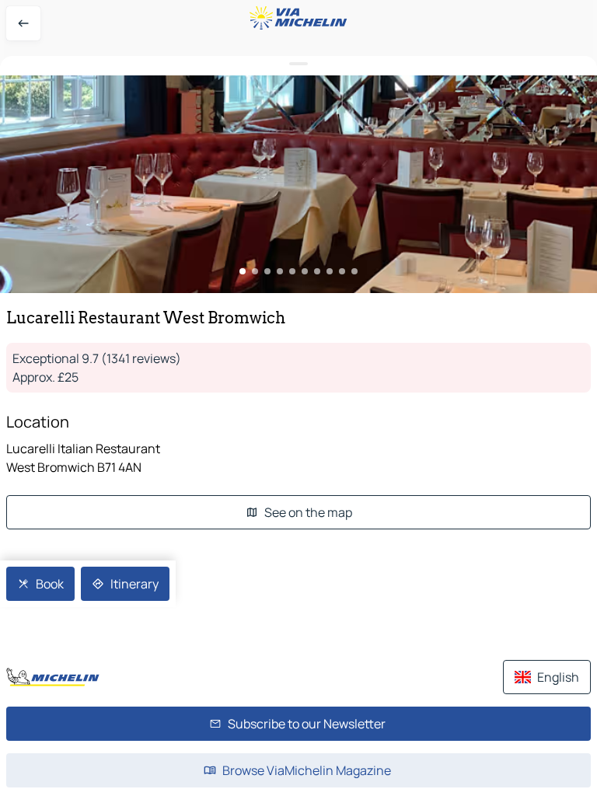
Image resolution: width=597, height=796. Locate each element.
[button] (298, 184)
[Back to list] (23, 23)
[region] (298, 184)
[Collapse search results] (298, 64)
